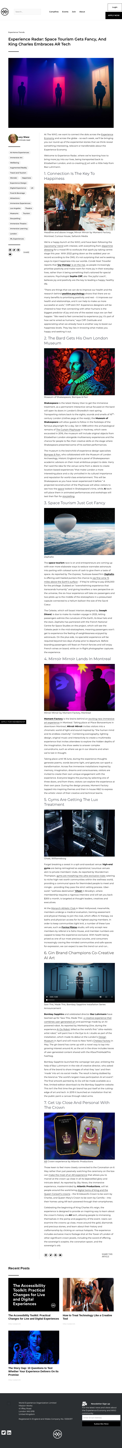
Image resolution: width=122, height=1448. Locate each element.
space (61, 488)
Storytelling (15, 218)
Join (74, 12)
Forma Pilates (69, 927)
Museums (14, 213)
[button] (10, 250)
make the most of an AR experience (68, 1175)
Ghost (78, 891)
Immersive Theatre (18, 224)
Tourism (26, 213)
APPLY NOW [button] (113, 15)
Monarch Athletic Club (63, 908)
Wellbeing (14, 163)
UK (32, 188)
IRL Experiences (17, 239)
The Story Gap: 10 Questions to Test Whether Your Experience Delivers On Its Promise (33, 1371)
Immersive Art (16, 158)
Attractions (15, 198)
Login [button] (114, 7)
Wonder (13, 178)
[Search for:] (27, 12)
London (13, 234)
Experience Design (18, 183)
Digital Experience (18, 188)
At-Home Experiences (19, 152)
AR (45, 1161)
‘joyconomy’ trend (53, 246)
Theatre (28, 208)
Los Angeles (15, 208)
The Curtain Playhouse (68, 429)
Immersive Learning (19, 229)
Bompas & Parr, (52, 454)
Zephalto (109, 574)
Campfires (54, 12)
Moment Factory (53, 718)
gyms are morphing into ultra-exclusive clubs (81, 875)
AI (85, 163)
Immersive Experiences (20, 203)
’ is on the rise (71, 265)
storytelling (68, 496)
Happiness (26, 178)
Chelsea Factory (101, 1040)
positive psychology (73, 293)
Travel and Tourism (18, 173)
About (82, 12)
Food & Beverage (17, 193)
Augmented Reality (18, 168)
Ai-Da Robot (63, 1029)
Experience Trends (16, 32)
